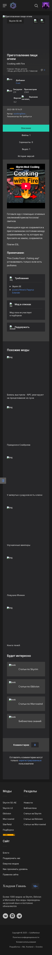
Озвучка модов (11, 863)
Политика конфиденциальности (26, 937)
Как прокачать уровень (15, 869)
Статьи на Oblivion (33, 818)
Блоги (6, 852)
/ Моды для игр (20, 69)
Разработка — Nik (17, 947)
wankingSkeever (20, 113)
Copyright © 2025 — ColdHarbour (26, 933)
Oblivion (7, 813)
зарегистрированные (30, 760)
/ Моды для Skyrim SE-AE (17, 71)
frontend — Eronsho (34, 947)
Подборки (8, 829)
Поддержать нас (11, 858)
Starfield (7, 824)
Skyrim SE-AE (15, 21)
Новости (28, 802)
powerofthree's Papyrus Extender (23, 291)
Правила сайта (10, 874)
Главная (10, 69)
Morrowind (8, 818)
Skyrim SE (16, 286)
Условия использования (26, 942)
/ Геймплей (32, 71)
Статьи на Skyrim (32, 813)
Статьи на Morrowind (35, 824)
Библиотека (30, 808)
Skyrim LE (8, 808)
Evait (18, 83)
